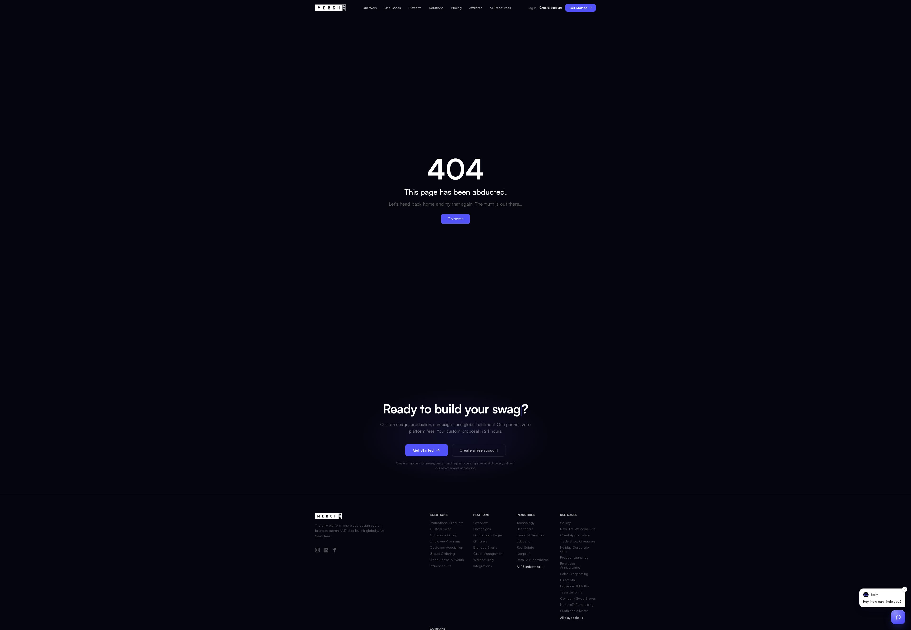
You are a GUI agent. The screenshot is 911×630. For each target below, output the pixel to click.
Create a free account (479, 450)
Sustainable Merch (574, 611)
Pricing (456, 8)
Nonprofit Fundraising (577, 605)
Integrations (482, 566)
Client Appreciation (575, 535)
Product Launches (574, 557)
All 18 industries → (530, 567)
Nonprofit (524, 554)
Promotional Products (446, 523)
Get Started (578, 8)
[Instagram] (317, 550)
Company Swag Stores (578, 598)
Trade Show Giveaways (577, 541)
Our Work (370, 8)
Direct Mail (568, 580)
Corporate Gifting (443, 535)
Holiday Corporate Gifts (574, 549)
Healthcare (525, 529)
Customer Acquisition (446, 547)
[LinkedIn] (326, 550)
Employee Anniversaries (570, 565)
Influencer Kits (440, 566)
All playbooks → (571, 618)
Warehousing (483, 560)
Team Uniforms (571, 592)
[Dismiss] (904, 589)
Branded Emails (485, 547)
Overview (480, 523)
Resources (503, 8)
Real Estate (525, 547)
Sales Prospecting (574, 574)
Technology (526, 523)
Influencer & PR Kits (575, 586)
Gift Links (480, 541)
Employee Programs (445, 541)
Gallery (565, 523)
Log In (532, 8)
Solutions (436, 8)
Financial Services (530, 535)
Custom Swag (440, 529)
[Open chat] (898, 617)
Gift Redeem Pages (487, 535)
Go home (456, 218)
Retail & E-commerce (533, 560)
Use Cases (393, 8)
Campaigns (482, 529)
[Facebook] (334, 550)
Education (524, 541)
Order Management (488, 554)
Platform (415, 8)
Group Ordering (442, 554)
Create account (550, 7)
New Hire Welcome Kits (577, 529)
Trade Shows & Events (447, 560)
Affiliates (475, 8)
